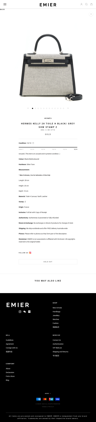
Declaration (10, 372)
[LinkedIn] (29, 311)
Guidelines (9, 340)
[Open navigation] (5, 4)
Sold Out (48, 262)
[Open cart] (91, 4)
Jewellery (56, 315)
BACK (2, 9)
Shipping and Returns (60, 352)
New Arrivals (57, 308)
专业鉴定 (56, 355)
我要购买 (56, 327)
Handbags (56, 312)
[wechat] (24, 311)
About (8, 368)
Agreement (10, 344)
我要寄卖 (9, 352)
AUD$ (47, 393)
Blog (7, 380)
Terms (44, 406)
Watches (56, 319)
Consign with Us (12, 348)
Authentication (58, 344)
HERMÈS (48, 118)
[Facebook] (30, 252)
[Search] (86, 4)
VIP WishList (57, 348)
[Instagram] (20, 311)
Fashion (56, 323)
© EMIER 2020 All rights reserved (48, 404)
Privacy (51, 406)
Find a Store (10, 376)
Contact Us (57, 340)
